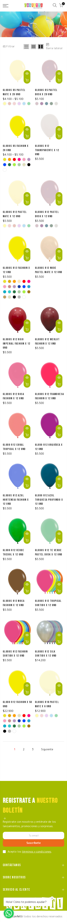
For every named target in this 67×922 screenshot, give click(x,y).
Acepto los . (30, 851)
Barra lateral (54, 48)
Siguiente (47, 749)
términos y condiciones (36, 851)
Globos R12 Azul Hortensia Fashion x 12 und (16, 500)
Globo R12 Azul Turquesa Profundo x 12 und (49, 500)
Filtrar (10, 46)
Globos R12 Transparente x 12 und (47, 150)
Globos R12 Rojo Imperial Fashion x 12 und (16, 344)
